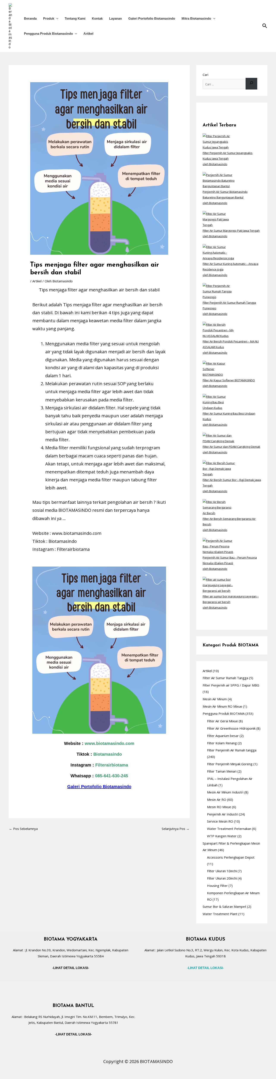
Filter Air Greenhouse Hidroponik (231, 728)
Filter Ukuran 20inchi (222, 878)
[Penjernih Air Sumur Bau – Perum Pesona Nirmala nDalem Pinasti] (219, 546)
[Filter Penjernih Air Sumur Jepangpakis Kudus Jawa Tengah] (219, 141)
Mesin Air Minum (215, 699)
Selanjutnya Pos (175, 828)
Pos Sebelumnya (23, 828)
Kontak (97, 18)
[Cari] (251, 84)
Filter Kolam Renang (222, 743)
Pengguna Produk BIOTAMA (224, 713)
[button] (56, 18)
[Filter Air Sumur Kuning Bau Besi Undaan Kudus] (219, 402)
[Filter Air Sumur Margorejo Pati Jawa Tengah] (219, 219)
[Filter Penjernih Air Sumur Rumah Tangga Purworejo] (219, 291)
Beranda (30, 18)
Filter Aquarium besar (223, 735)
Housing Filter (217, 885)
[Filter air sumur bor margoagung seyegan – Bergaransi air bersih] (219, 585)
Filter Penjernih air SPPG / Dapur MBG (231, 685)
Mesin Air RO (216, 799)
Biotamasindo (107, 754)
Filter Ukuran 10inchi (222, 871)
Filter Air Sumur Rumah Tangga (225, 678)
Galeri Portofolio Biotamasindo (151, 18)
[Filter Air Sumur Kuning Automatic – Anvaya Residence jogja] (219, 252)
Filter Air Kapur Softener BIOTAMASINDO (229, 380)
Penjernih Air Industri (222, 814)
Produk (48, 18)
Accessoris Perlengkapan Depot (230, 857)
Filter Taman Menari (222, 771)
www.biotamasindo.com (109, 743)
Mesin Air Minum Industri (225, 792)
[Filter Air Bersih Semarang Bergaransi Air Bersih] (219, 507)
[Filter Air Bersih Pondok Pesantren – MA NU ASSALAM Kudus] (219, 330)
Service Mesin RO (220, 821)
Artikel (88, 33)
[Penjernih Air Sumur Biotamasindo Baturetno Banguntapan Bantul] (219, 180)
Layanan (115, 18)
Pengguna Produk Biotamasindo (48, 33)
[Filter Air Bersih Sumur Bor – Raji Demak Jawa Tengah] (219, 468)
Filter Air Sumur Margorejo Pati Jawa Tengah (231, 230)
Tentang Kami (75, 18)
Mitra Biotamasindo (196, 18)
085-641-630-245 (111, 775)
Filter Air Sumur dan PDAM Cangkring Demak (231, 447)
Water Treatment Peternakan (229, 828)
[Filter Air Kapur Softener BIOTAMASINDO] (219, 369)
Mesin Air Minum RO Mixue (222, 706)
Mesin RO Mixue (219, 807)
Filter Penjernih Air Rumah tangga (231, 750)
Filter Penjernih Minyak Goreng (229, 764)
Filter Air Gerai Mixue (222, 721)
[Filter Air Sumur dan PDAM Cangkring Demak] (219, 438)
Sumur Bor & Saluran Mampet (224, 906)
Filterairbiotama (111, 765)
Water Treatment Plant (220, 914)
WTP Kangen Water (222, 836)
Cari (205, 74)
